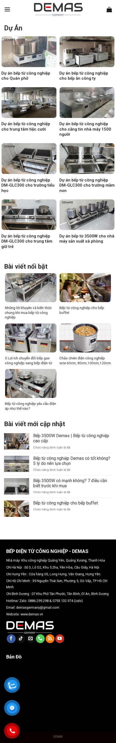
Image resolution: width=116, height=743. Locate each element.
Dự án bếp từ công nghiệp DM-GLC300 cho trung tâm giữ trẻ (26, 241)
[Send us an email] (30, 638)
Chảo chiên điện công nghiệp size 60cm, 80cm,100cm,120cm (85, 360)
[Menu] (7, 9)
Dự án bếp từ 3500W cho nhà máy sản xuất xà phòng (86, 239)
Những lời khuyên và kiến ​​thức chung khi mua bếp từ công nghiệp (28, 312)
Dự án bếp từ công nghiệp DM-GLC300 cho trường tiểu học (27, 185)
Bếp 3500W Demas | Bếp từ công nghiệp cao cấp (71, 438)
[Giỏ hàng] (109, 9)
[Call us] (40, 638)
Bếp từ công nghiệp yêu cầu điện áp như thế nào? (30, 406)
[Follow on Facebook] (11, 638)
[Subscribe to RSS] (50, 638)
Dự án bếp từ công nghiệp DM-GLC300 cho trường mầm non (87, 185)
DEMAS (58, 736)
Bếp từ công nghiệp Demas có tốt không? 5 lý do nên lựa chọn (71, 461)
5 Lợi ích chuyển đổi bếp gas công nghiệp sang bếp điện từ (28, 360)
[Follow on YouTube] (59, 638)
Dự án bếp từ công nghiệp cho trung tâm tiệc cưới (25, 126)
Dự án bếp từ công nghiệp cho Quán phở (25, 76)
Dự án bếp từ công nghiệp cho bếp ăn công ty (83, 76)
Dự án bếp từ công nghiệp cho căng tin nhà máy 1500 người (85, 129)
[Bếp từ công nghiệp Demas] (58, 9)
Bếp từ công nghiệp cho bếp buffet (81, 310)
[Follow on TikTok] (20, 638)
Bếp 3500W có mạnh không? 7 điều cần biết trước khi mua (70, 483)
